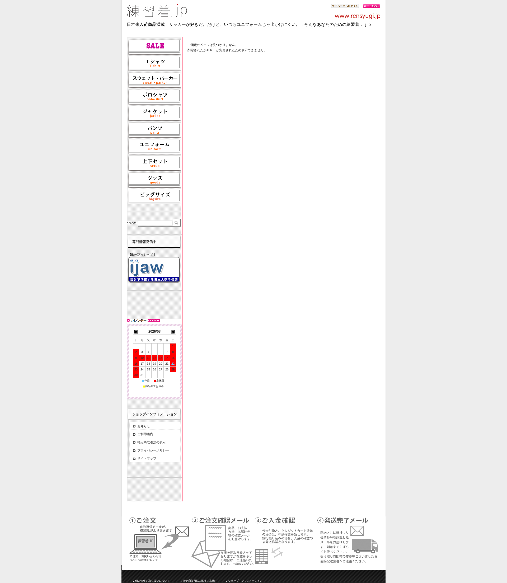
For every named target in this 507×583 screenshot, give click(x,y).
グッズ (154, 180)
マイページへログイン (345, 5)
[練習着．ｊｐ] (157, 15)
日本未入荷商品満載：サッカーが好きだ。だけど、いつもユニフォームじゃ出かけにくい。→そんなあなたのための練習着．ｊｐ (249, 24)
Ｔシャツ (154, 63)
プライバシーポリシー (153, 450)
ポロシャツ (154, 97)
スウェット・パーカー (154, 80)
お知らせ (143, 426)
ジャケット (154, 113)
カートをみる (371, 5)
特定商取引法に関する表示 (199, 580)
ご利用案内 (145, 434)
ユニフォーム (154, 146)
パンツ (154, 130)
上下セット (154, 163)
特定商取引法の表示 (151, 442)
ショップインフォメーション (245, 580)
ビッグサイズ (154, 196)
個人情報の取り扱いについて (152, 580)
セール (154, 47)
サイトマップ (146, 458)
